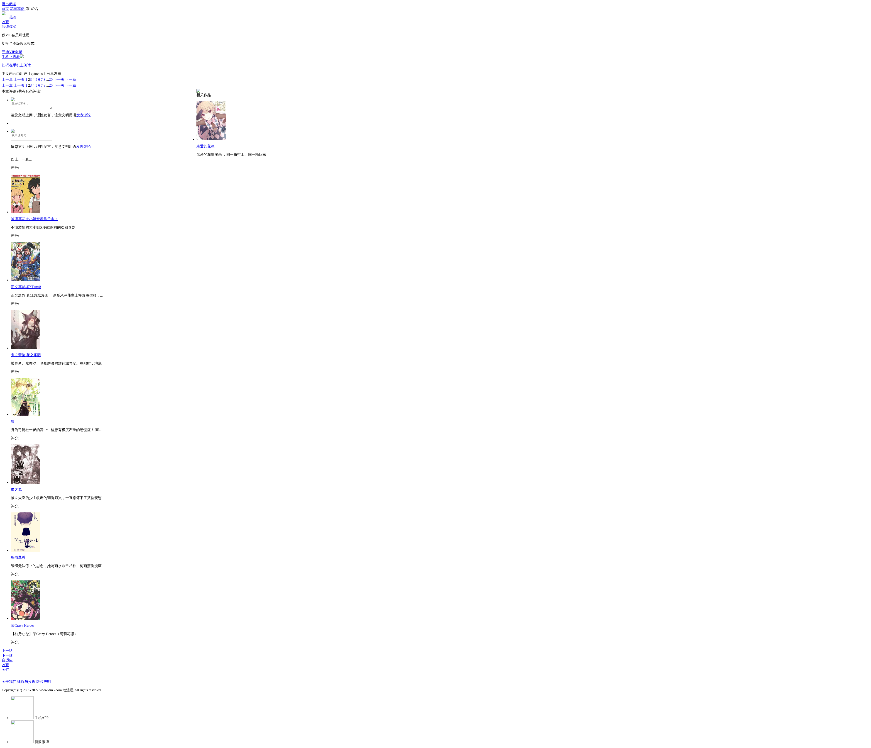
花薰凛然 (17, 9)
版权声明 (43, 682)
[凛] (25, 414)
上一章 (7, 79)
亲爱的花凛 (205, 146)
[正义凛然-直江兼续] (25, 280)
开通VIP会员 (12, 52)
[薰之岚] (25, 482)
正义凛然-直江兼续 (26, 287)
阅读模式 (9, 27)
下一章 (70, 79)
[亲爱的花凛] (211, 139)
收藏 (5, 22)
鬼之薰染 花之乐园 (26, 355)
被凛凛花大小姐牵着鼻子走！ (34, 219)
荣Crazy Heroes (22, 625)
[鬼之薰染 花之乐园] (25, 348)
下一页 (59, 79)
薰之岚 (16, 489)
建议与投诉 (26, 682)
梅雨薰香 (18, 557)
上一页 (19, 79)
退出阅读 (9, 4)
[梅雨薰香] (25, 550)
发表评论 (83, 115)
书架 (12, 17)
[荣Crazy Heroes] (25, 618)
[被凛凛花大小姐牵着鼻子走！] (25, 212)
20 (51, 79)
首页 (5, 9)
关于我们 (9, 682)
